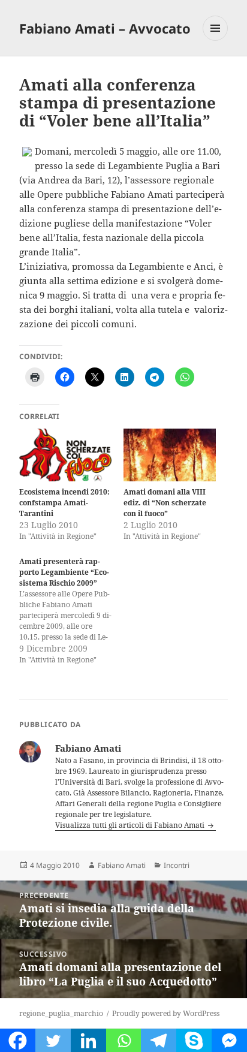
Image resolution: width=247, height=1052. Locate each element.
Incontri (176, 865)
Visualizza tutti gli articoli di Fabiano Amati (130, 825)
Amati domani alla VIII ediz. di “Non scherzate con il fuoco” (164, 503)
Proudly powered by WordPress (165, 1013)
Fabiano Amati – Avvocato (105, 28)
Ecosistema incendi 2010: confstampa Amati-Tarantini (64, 503)
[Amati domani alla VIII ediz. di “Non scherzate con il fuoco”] (169, 455)
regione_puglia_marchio (61, 1013)
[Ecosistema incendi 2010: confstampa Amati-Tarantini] (65, 455)
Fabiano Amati (122, 865)
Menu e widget (215, 40)
